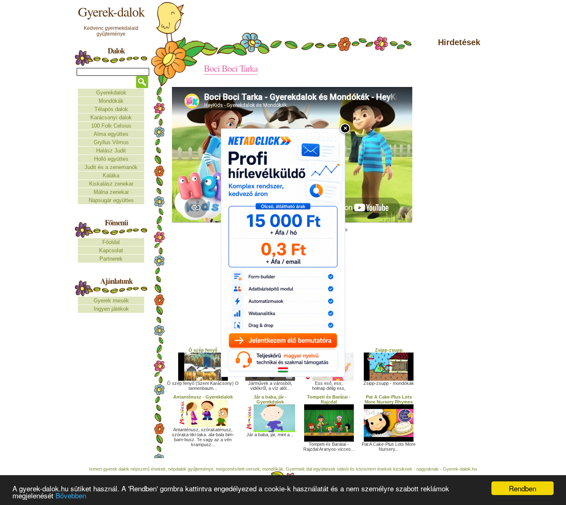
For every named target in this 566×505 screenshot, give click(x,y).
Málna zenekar (111, 192)
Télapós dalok (111, 109)
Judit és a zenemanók (111, 167)
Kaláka (111, 175)
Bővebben (71, 495)
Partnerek (111, 259)
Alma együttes (111, 134)
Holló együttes (111, 159)
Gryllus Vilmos (111, 142)
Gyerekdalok (111, 92)
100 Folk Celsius (111, 126)
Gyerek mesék (111, 300)
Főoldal (111, 242)
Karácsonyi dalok (111, 117)
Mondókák (111, 101)
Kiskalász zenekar (111, 184)
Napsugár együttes (111, 200)
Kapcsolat (111, 250)
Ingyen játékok (111, 309)
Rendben (522, 488)
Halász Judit (111, 150)
